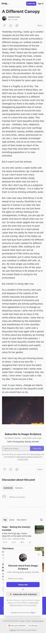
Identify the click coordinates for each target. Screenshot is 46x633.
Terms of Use (35, 454)
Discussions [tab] (21, 520)
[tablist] (13, 487)
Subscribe (31, 3)
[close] (39, 554)
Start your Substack (18, 625)
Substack (12, 630)
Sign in (40, 3)
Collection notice (37, 621)
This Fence (8, 548)
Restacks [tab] (19, 488)
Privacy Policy (31, 605)
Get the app (33, 625)
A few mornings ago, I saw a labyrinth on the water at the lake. (17, 534)
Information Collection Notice (27, 457)
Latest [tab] (11, 520)
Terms (28, 621)
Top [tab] (5, 520)
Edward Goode (14, 17)
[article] (23, 534)
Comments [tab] (8, 488)
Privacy (22, 621)
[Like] (4, 25)
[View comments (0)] (10, 25)
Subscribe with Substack (25, 594)
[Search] (41, 519)
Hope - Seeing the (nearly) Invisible (16, 528)
